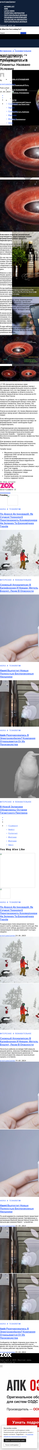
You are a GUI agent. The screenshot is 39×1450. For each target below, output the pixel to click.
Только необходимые (12, 1445)
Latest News (9, 11)
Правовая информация (15, 17)
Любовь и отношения (18, 79)
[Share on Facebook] (21, 817)
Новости (12, 100)
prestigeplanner (7, 84)
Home (6, 9)
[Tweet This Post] (21, 820)
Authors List (9, 6)
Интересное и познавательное (23, 69)
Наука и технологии (17, 90)
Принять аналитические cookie (15, 1440)
